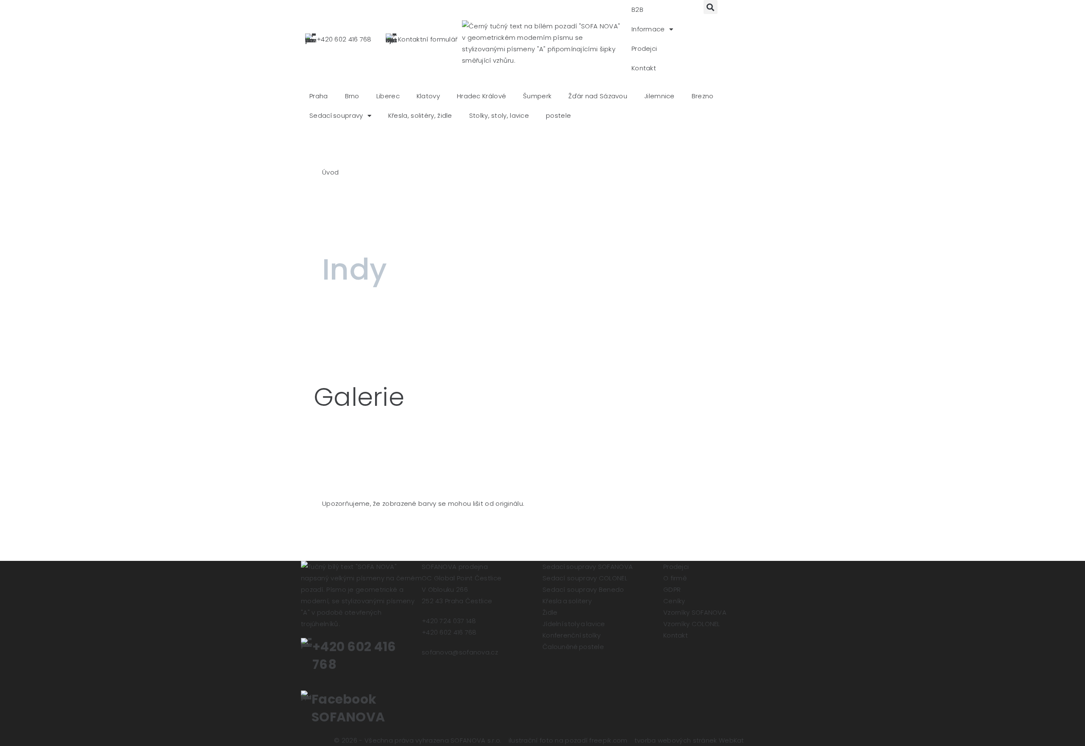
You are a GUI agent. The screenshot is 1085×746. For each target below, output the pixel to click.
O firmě (675, 578)
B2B (637, 9)
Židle (550, 612)
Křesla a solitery (567, 600)
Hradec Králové (481, 96)
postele (558, 115)
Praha (318, 96)
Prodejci (644, 48)
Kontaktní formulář (427, 39)
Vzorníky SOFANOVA (694, 612)
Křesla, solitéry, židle (420, 115)
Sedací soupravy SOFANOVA (587, 566)
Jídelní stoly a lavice (573, 623)
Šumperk (537, 96)
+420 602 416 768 (344, 39)
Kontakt (644, 68)
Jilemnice (659, 96)
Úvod (330, 172)
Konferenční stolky (571, 635)
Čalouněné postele (573, 646)
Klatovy (428, 96)
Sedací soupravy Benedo (583, 589)
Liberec (388, 96)
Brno (352, 96)
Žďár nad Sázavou (597, 96)
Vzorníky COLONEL (691, 623)
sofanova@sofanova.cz (460, 652)
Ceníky (674, 600)
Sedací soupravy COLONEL (584, 578)
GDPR (672, 589)
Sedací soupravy (336, 115)
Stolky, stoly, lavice (499, 115)
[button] (711, 7)
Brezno (703, 96)
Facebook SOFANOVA (348, 708)
